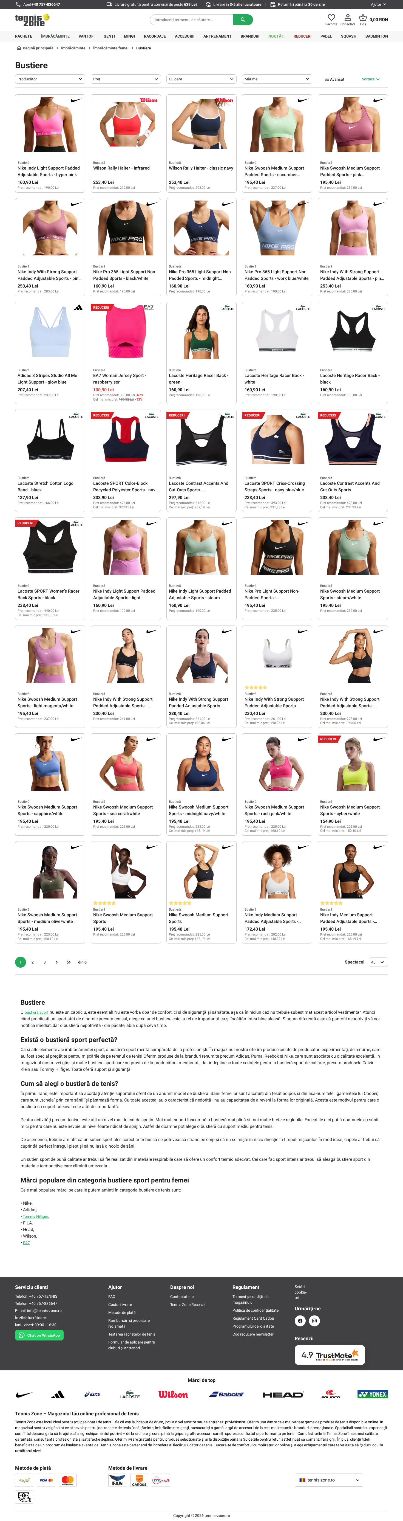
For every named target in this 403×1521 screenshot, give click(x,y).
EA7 (26, 1243)
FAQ (111, 1296)
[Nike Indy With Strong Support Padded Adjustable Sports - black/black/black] (352, 655)
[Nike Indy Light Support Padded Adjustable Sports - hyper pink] (50, 124)
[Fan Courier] (117, 1480)
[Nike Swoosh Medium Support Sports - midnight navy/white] (201, 763)
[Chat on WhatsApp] (39, 1334)
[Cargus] (139, 1480)
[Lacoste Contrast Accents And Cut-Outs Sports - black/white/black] (201, 439)
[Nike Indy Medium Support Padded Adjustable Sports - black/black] (352, 871)
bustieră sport (37, 1012)
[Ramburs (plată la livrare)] (24, 1496)
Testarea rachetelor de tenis (131, 1334)
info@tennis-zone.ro (44, 1310)
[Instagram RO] (314, 1320)
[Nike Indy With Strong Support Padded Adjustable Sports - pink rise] (352, 228)
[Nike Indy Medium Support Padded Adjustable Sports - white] (277, 871)
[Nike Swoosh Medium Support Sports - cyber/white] (352, 763)
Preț (96, 79)
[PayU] (24, 1480)
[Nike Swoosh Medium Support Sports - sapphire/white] (50, 763)
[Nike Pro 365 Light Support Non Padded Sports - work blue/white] (277, 228)
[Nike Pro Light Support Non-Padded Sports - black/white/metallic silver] (277, 547)
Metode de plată (122, 1312)
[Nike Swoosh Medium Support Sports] (126, 871)
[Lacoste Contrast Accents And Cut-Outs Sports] (352, 439)
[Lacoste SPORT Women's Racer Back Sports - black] (50, 547)
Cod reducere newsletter (253, 1334)
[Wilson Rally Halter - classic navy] (201, 124)
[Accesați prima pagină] (32, 19)
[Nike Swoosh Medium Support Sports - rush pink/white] (277, 763)
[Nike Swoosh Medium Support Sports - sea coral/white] (126, 763)
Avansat (337, 79)
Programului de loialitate (253, 1326)
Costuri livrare (120, 1304)
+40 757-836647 (46, 4)
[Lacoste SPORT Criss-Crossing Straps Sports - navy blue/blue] (277, 439)
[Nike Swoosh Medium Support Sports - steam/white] (352, 547)
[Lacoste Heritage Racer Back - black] (352, 331)
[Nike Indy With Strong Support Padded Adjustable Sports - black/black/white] (126, 655)
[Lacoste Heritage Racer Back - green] (201, 331)
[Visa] (46, 1480)
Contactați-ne (182, 1296)
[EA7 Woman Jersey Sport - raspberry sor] (126, 331)
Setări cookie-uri (300, 1292)
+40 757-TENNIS (43, 1296)
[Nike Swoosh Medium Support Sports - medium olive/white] (50, 871)
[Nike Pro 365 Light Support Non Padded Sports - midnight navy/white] (201, 228)
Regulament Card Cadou (253, 1318)
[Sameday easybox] (161, 1480)
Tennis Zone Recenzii (187, 1304)
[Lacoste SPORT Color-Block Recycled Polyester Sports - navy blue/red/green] (126, 439)
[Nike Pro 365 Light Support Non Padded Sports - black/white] (126, 228)
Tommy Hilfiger (35, 1216)
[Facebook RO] (300, 1320)
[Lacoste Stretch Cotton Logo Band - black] (50, 439)
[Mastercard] (68, 1480)
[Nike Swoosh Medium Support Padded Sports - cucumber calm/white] (277, 124)
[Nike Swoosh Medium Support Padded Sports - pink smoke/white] (352, 124)
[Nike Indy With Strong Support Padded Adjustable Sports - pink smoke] (50, 228)
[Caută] (243, 19)
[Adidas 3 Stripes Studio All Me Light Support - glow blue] (50, 331)
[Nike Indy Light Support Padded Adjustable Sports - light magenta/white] (126, 547)
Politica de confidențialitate (255, 1310)
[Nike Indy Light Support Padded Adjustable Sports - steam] (201, 547)
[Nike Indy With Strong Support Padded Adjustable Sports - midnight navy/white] (201, 655)
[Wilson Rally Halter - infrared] (126, 124)
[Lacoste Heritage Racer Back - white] (277, 331)
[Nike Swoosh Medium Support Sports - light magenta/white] (50, 655)
